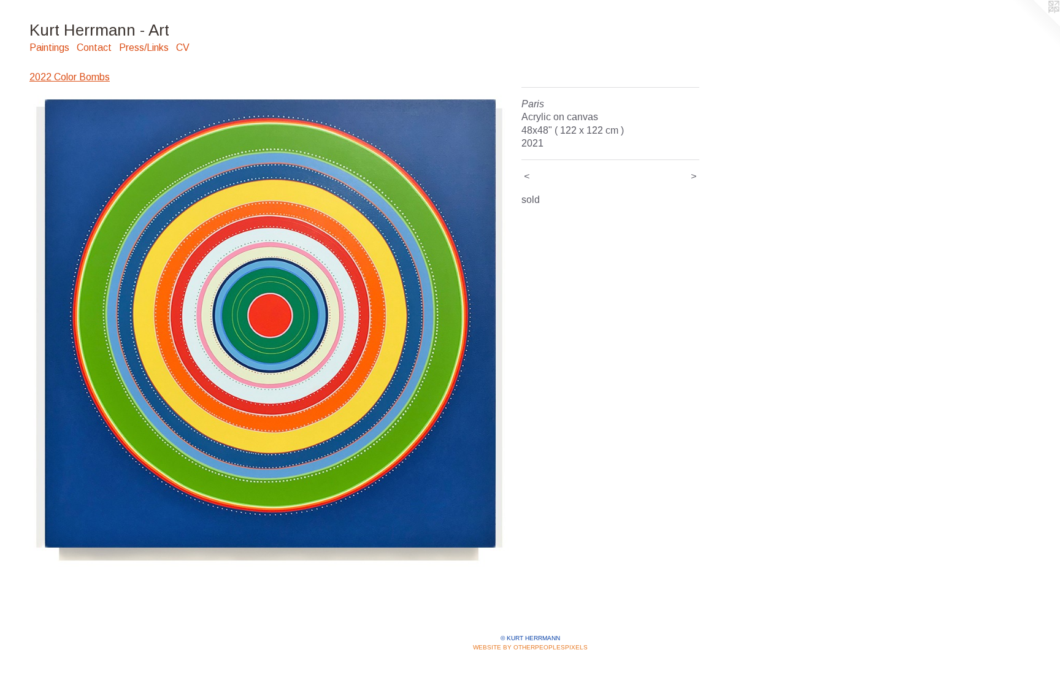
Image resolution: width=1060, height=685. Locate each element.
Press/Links (144, 47)
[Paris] (269, 327)
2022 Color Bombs (69, 77)
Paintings (49, 47)
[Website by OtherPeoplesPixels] (1035, 24)
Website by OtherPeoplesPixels (530, 647)
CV (183, 47)
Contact (94, 47)
